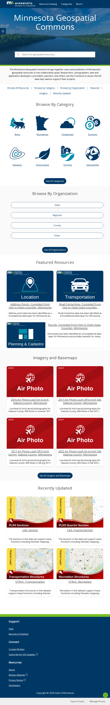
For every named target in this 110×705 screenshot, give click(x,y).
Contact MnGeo (16, 649)
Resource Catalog (48, 4)
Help (11, 628)
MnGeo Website (17, 675)
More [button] (79, 4)
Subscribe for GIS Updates (22, 654)
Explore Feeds (77, 701)
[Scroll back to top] (105, 695)
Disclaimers (14, 685)
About (12, 669)
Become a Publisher (19, 634)
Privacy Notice (16, 680)
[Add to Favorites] (3, 31)
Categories (66, 4)
